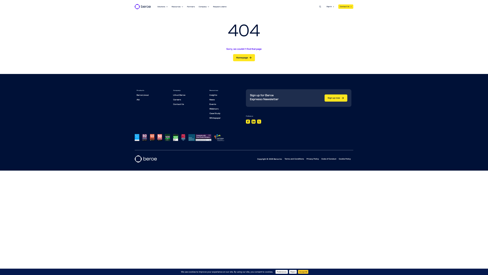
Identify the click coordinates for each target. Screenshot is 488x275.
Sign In (329, 7)
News (212, 100)
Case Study (214, 113)
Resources (176, 7)
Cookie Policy (345, 159)
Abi (138, 100)
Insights (213, 95)
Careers (177, 100)
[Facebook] (248, 122)
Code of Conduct (328, 159)
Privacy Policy (313, 159)
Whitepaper (215, 118)
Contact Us (344, 7)
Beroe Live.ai (143, 95)
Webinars (213, 109)
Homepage (242, 57)
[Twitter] (259, 122)
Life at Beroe (179, 95)
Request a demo (220, 7)
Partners (191, 7)
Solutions (161, 7)
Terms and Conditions (294, 159)
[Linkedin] (253, 122)
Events (212, 104)
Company (203, 7)
